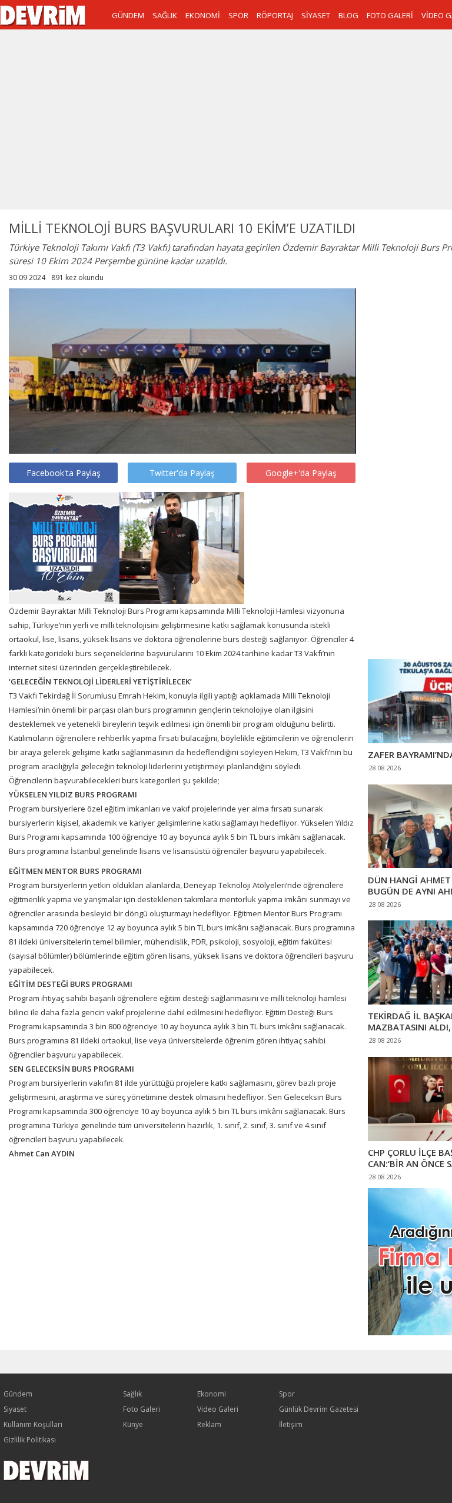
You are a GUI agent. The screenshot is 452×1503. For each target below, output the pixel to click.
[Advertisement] (410, 463)
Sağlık (132, 1394)
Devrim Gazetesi (42, 15)
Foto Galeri (141, 1409)
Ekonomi (211, 1394)
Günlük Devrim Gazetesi (318, 1409)
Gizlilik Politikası (30, 1440)
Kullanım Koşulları (33, 1424)
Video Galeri (217, 1409)
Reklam (209, 1424)
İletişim (291, 1424)
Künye (133, 1424)
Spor (287, 1394)
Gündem (18, 1394)
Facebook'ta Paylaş (63, 472)
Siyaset (15, 1409)
